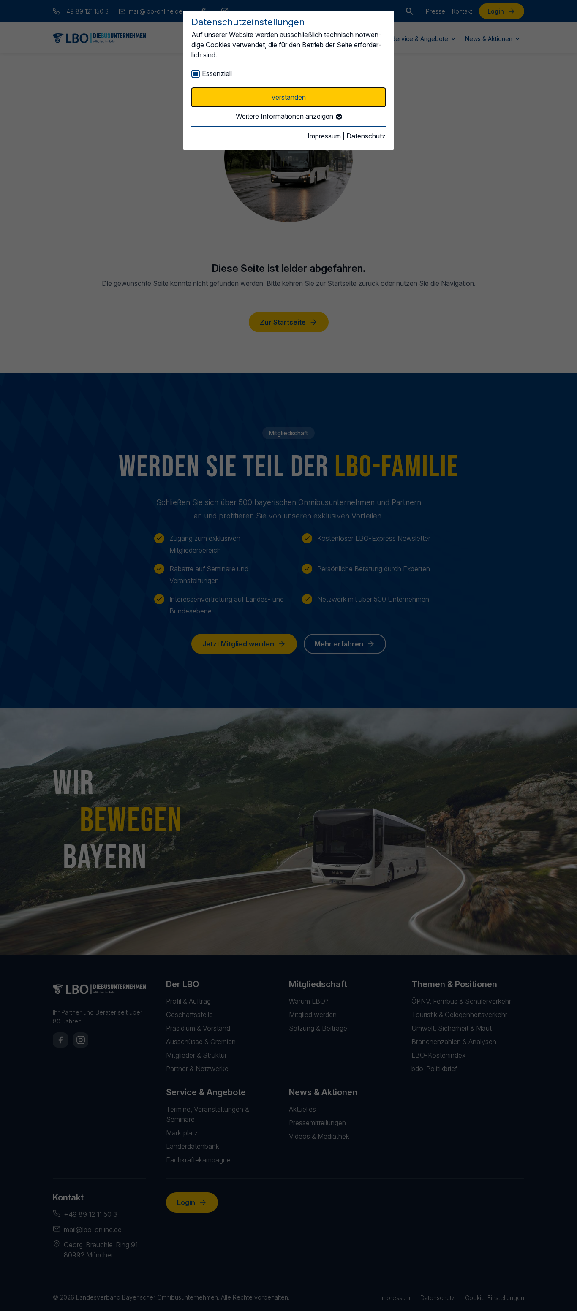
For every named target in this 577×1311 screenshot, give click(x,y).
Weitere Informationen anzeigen (285, 116)
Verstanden (288, 97)
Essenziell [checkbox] (217, 73)
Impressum (324, 136)
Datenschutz (366, 136)
